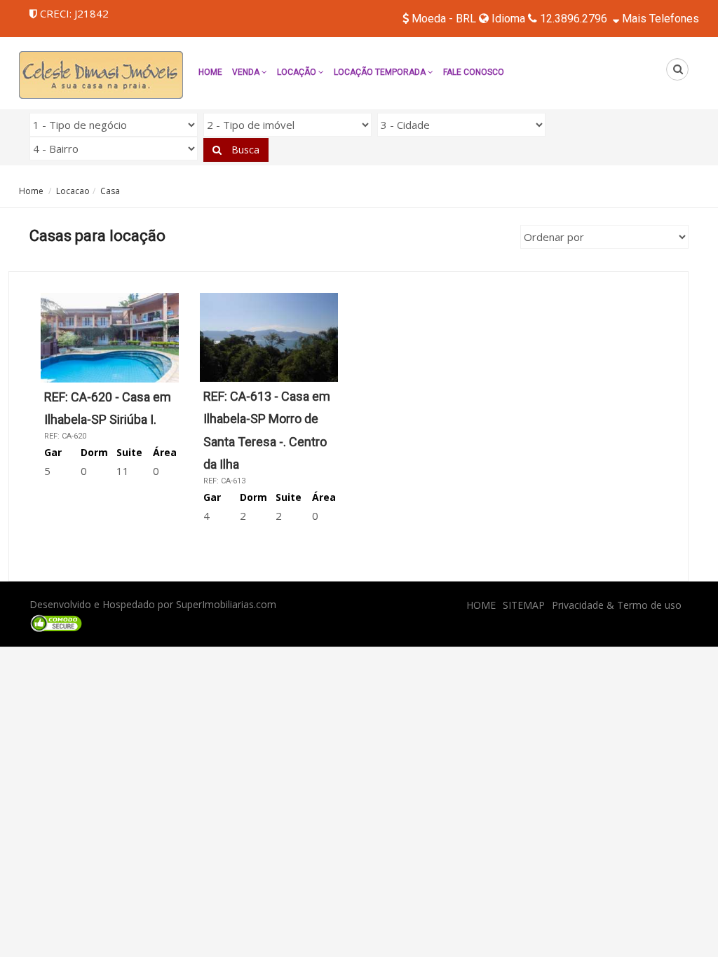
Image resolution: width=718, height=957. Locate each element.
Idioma (507, 18)
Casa (110, 191)
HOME (481, 605)
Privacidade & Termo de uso (617, 605)
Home (210, 72)
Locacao (73, 191)
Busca (244, 149)
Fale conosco (473, 72)
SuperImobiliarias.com (226, 604)
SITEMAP (524, 605)
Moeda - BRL (444, 18)
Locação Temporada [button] (381, 72)
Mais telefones (659, 18)
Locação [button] (297, 72)
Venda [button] (247, 72)
